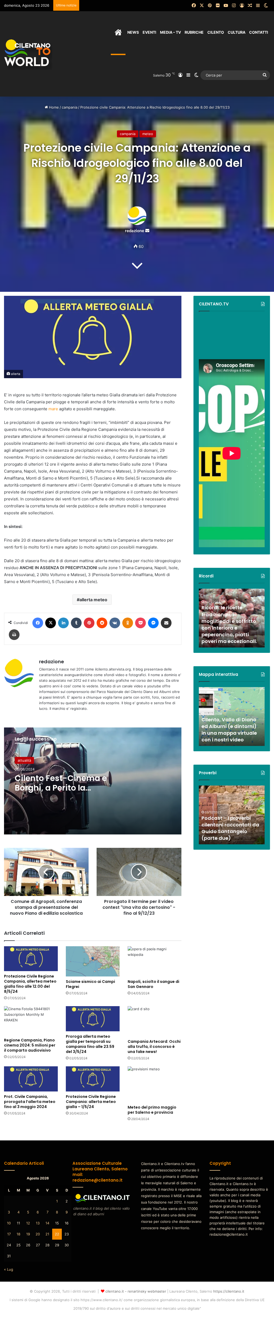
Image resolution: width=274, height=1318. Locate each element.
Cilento (215, 32)
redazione (134, 230)
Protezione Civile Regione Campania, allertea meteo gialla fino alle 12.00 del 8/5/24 (30, 984)
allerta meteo (93, 599)
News (133, 32)
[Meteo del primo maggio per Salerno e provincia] (154, 1084)
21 (47, 1234)
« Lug (8, 1269)
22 (57, 1234)
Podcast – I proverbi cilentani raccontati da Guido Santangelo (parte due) (230, 828)
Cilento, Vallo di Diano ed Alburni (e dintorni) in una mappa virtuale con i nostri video (229, 729)
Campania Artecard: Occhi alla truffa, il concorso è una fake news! (154, 1046)
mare (53, 408)
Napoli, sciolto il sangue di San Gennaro (153, 984)
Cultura (236, 32)
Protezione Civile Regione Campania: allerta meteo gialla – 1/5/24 (91, 1101)
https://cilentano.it (228, 1291)
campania (69, 107)
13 (38, 1223)
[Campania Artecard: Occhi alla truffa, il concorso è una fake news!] (154, 1021)
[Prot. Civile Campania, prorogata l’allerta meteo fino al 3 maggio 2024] (31, 1078)
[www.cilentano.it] (28, 54)
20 (38, 1234)
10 (9, 1223)
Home (53, 107)
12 (28, 1223)
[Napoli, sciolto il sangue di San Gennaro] (154, 961)
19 (28, 1234)
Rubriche (194, 32)
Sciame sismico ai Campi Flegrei (90, 984)
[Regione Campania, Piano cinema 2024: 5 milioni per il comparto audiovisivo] (31, 1020)
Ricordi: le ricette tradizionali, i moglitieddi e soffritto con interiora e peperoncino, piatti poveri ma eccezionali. (229, 624)
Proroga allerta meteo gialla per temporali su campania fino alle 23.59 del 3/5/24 (90, 1044)
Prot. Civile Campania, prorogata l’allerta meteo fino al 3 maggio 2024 (29, 1101)
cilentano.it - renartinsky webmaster (135, 1291)
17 (9, 1234)
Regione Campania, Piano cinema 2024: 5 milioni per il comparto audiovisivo (29, 1045)
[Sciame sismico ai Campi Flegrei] (93, 961)
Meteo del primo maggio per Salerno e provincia (152, 1110)
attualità (24, 760)
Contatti (258, 32)
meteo (147, 134)
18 (18, 1234)
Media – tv (170, 32)
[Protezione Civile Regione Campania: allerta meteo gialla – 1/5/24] (93, 1078)
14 (47, 1223)
